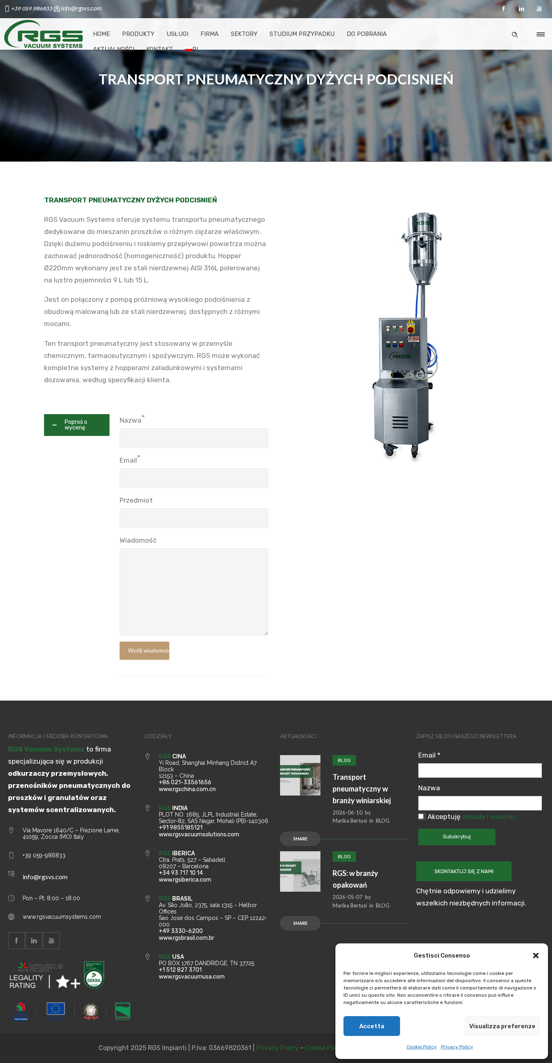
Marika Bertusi (350, 820)
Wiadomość (138, 540)
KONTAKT (159, 49)
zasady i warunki (489, 817)
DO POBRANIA (367, 34)
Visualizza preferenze (502, 1026)
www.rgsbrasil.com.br (186, 938)
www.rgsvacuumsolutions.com (199, 834)
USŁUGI (177, 34)
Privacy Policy (457, 1047)
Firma (209, 34)
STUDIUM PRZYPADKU (302, 34)
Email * (429, 755)
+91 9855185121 (180, 827)
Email (128, 460)
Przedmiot (136, 500)
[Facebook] (503, 9)
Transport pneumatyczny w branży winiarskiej (362, 789)
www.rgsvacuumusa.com (192, 976)
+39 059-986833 (44, 855)
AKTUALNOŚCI (113, 49)
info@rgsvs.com (45, 876)
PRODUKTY (138, 34)
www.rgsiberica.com (185, 879)
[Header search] (515, 33)
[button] (536, 955)
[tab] (77, 425)
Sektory (244, 34)
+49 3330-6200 (181, 931)
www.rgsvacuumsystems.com (62, 917)
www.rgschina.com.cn (187, 789)
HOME (101, 34)
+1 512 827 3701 (180, 969)
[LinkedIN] (521, 9)
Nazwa (130, 420)
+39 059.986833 (32, 9)
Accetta (371, 1026)
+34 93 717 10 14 (181, 872)
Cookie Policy (422, 1047)
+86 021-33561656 (185, 782)
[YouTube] (539, 9)
